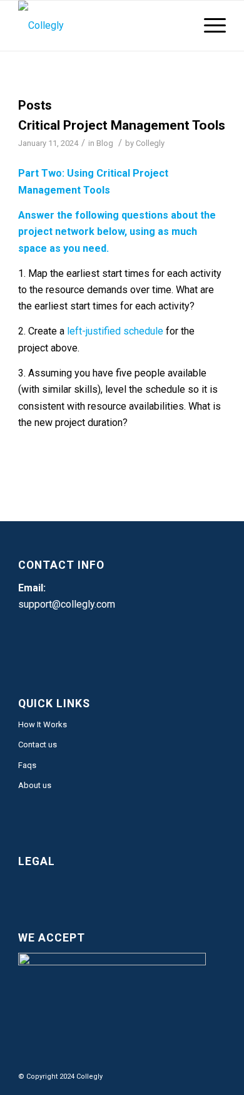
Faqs (27, 765)
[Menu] (208, 26)
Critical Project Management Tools (121, 125)
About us (34, 785)
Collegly (150, 143)
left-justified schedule (115, 331)
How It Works (42, 724)
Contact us (37, 744)
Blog (104, 143)
